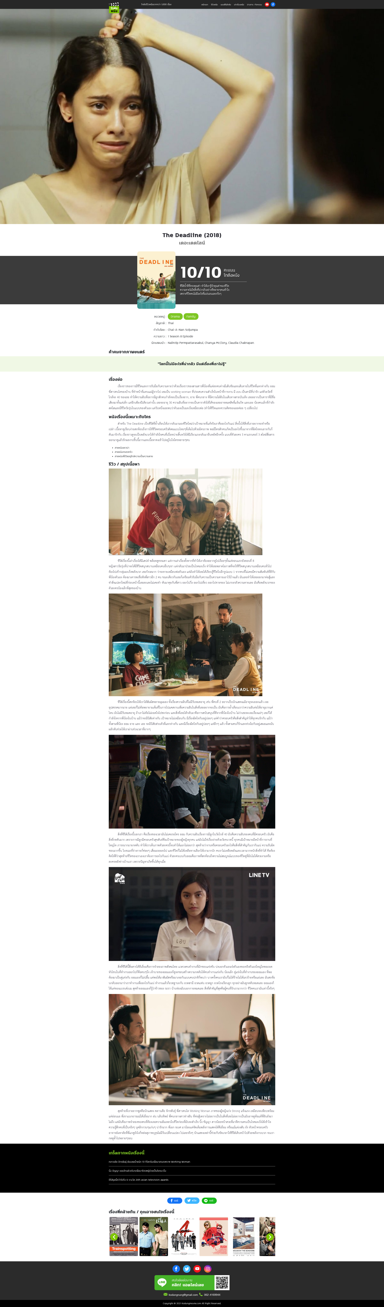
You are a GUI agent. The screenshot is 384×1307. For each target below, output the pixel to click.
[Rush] (214, 1236)
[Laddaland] (274, 1236)
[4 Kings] (184, 1236)
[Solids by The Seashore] (244, 1236)
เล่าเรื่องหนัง (239, 4)
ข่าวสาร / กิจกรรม (254, 4)
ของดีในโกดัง (226, 4)
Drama (175, 316)
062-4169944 (212, 1295)
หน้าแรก (204, 4)
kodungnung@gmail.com (183, 1295)
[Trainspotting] (124, 1236)
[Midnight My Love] (154, 1236)
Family (191, 316)
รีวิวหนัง (214, 4)
